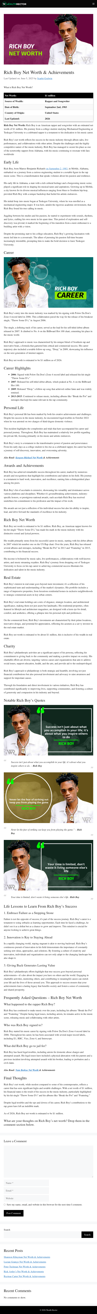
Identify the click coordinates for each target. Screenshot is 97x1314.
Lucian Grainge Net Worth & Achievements (25, 1261)
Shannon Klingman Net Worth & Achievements (27, 1257)
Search (7, 1229)
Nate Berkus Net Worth (27, 1070)
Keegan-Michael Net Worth (29, 457)
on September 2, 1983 (57, 168)
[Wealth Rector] (14, 4)
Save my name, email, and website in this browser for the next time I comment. (44, 1204)
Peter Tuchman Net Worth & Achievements (24, 1266)
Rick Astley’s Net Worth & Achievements (24, 1271)
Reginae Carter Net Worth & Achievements (24, 1276)
